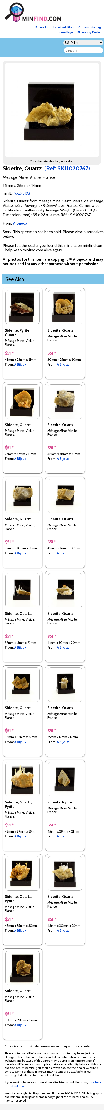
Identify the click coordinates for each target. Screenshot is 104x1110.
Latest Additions (63, 27)
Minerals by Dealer (89, 32)
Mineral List (42, 27)
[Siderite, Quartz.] (53, 156)
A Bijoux (20, 364)
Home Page (65, 32)
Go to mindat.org (89, 27)
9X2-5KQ (22, 193)
